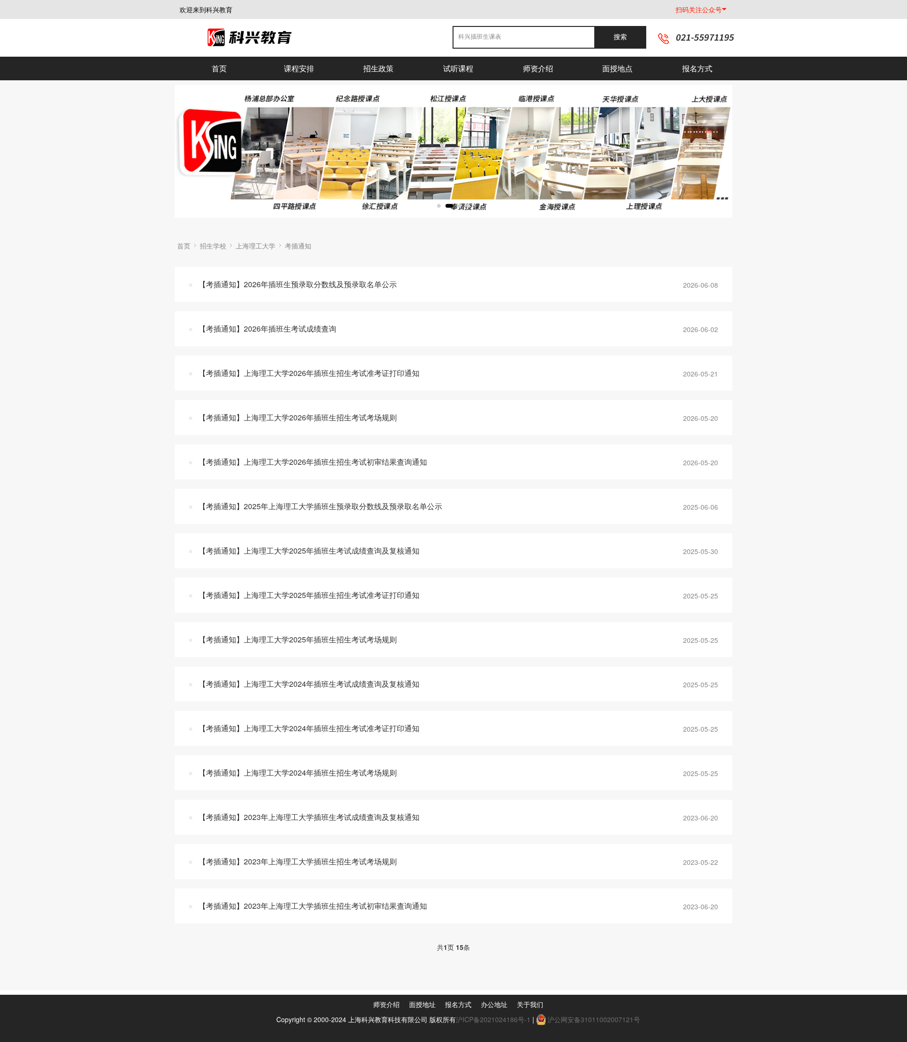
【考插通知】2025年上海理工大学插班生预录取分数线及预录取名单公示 (320, 506)
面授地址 (422, 1004)
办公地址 (494, 1004)
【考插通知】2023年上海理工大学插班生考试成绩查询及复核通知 (308, 816)
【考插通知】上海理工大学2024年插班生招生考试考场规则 (297, 772)
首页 (219, 68)
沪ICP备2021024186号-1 (493, 1019)
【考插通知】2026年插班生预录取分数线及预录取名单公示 (297, 284)
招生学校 (213, 245)
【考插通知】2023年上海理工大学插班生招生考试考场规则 (297, 861)
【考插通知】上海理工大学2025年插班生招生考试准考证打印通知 (308, 594)
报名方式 (697, 68)
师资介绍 (538, 68)
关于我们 (530, 1004)
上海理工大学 (255, 245)
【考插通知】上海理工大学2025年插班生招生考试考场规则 (297, 639)
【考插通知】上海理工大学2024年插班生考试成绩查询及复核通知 (308, 683)
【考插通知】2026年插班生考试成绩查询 (267, 328)
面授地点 (617, 68)
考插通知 (298, 245)
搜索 (620, 37)
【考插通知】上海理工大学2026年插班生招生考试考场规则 (297, 417)
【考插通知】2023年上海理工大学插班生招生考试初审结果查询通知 (312, 905)
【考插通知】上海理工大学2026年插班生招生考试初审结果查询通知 (312, 461)
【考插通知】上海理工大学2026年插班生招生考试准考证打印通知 (308, 372)
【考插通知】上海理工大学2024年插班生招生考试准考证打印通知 (308, 728)
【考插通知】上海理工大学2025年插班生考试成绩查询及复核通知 (308, 550)
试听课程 (458, 68)
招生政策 (378, 68)
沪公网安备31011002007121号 (594, 1019)
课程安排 (299, 68)
